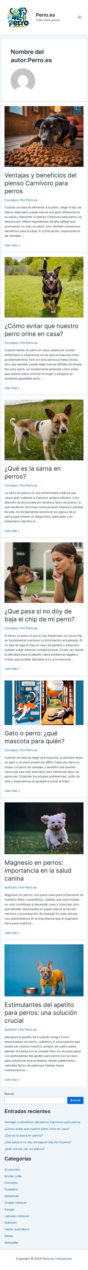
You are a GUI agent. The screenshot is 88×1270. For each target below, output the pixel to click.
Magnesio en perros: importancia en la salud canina (38, 870)
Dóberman (12, 1196)
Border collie (13, 1176)
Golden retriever (16, 1203)
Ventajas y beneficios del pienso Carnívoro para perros (41, 183)
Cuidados (11, 1189)
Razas (9, 1236)
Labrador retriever (17, 1216)
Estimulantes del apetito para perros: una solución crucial (41, 1012)
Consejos (11, 200)
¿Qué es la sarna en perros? (24, 1135)
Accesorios (12, 1169)
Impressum (64, 1258)
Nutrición (11, 887)
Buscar (9, 1094)
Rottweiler (11, 1242)
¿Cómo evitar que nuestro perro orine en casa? (37, 1129)
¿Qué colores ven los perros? (25, 1149)
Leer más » (12, 245)
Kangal (9, 1209)
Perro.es (45, 15)
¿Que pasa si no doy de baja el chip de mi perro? (38, 1142)
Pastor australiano (17, 1229)
